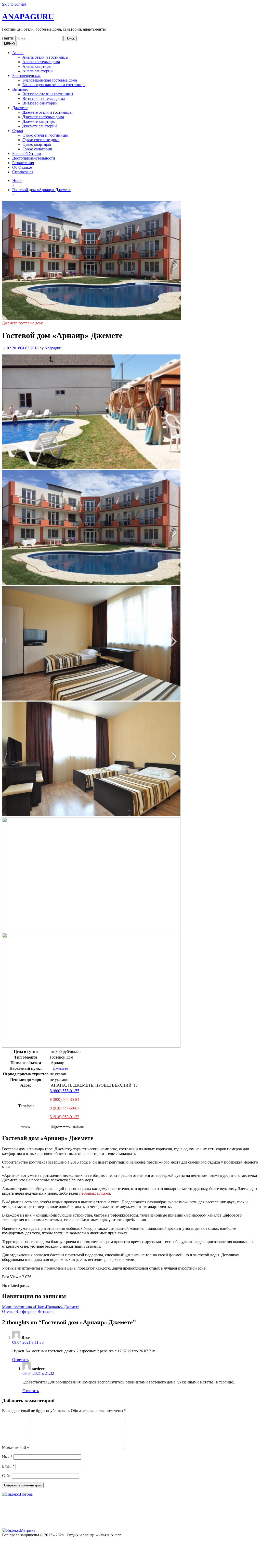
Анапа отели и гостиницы (45, 57)
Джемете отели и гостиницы (47, 112)
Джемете (20, 107)
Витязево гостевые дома (43, 98)
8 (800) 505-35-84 (64, 1099)
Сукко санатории (37, 149)
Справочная (22, 172)
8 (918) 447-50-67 (64, 1108)
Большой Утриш (26, 153)
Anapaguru (53, 348)
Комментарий (15, 1448)
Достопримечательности (33, 158)
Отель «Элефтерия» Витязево (28, 1311)
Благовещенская (26, 75)
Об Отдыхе (22, 167)
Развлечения (23, 163)
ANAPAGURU (28, 16)
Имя (7, 1457)
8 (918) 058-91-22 (64, 1117)
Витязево (20, 89)
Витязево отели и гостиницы (47, 94)
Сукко (17, 130)
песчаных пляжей (94, 1193)
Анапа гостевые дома (41, 62)
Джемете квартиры (39, 121)
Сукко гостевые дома (40, 140)
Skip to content (14, 4)
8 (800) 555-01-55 (64, 1091)
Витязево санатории (40, 103)
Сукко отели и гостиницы (45, 135)
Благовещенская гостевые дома (49, 80)
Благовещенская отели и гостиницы (53, 85)
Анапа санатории (37, 71)
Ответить (20, 1359)
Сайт (6, 1475)
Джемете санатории (39, 126)
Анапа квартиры (36, 66)
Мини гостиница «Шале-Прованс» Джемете (40, 1307)
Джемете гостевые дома (43, 117)
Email (8, 1466)
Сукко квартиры (36, 144)
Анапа (17, 52)
